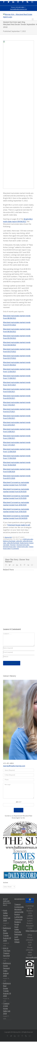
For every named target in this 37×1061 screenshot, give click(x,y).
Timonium (13, 545)
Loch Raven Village (17, 939)
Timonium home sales (22, 545)
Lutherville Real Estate (13, 543)
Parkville (17, 932)
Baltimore (18, 934)
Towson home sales (22, 547)
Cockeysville (19, 907)
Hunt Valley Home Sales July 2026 (6, 915)
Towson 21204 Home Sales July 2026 (6, 1008)
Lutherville (19, 541)
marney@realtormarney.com (18, 9)
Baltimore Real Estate (9, 541)
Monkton (18, 909)
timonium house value (9, 547)
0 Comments (15, 548)
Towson (17, 904)
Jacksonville (18, 912)
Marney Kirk (8, 537)
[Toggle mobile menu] (33, 19)
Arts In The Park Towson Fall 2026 (6, 952)
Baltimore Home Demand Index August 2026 (7, 969)
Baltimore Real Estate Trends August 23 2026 (7, 934)
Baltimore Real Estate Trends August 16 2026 (7, 989)
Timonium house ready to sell (18, 525)
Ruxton (17, 914)
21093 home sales (28, 539)
